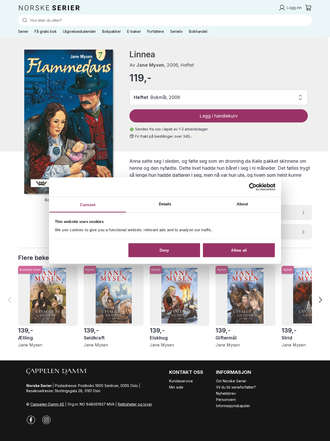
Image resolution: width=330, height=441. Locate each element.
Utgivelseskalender (79, 31)
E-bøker (134, 31)
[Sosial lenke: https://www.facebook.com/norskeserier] (31, 419)
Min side (176, 387)
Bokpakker (111, 31)
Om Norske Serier (231, 381)
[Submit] (24, 20)
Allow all (239, 250)
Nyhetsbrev (226, 393)
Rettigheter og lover (135, 404)
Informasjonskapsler (233, 406)
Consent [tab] (87, 204)
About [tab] (242, 204)
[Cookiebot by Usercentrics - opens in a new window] (252, 187)
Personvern (226, 399)
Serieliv (176, 31)
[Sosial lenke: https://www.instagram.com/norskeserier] (46, 419)
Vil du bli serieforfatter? (236, 387)
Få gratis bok (46, 31)
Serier (23, 31)
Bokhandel (198, 31)
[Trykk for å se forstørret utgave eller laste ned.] (68, 122)
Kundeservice (181, 381)
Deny (164, 250)
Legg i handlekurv (219, 116)
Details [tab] (165, 204)
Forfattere (155, 31)
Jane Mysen (150, 65)
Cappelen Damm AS (47, 404)
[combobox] (165, 20)
